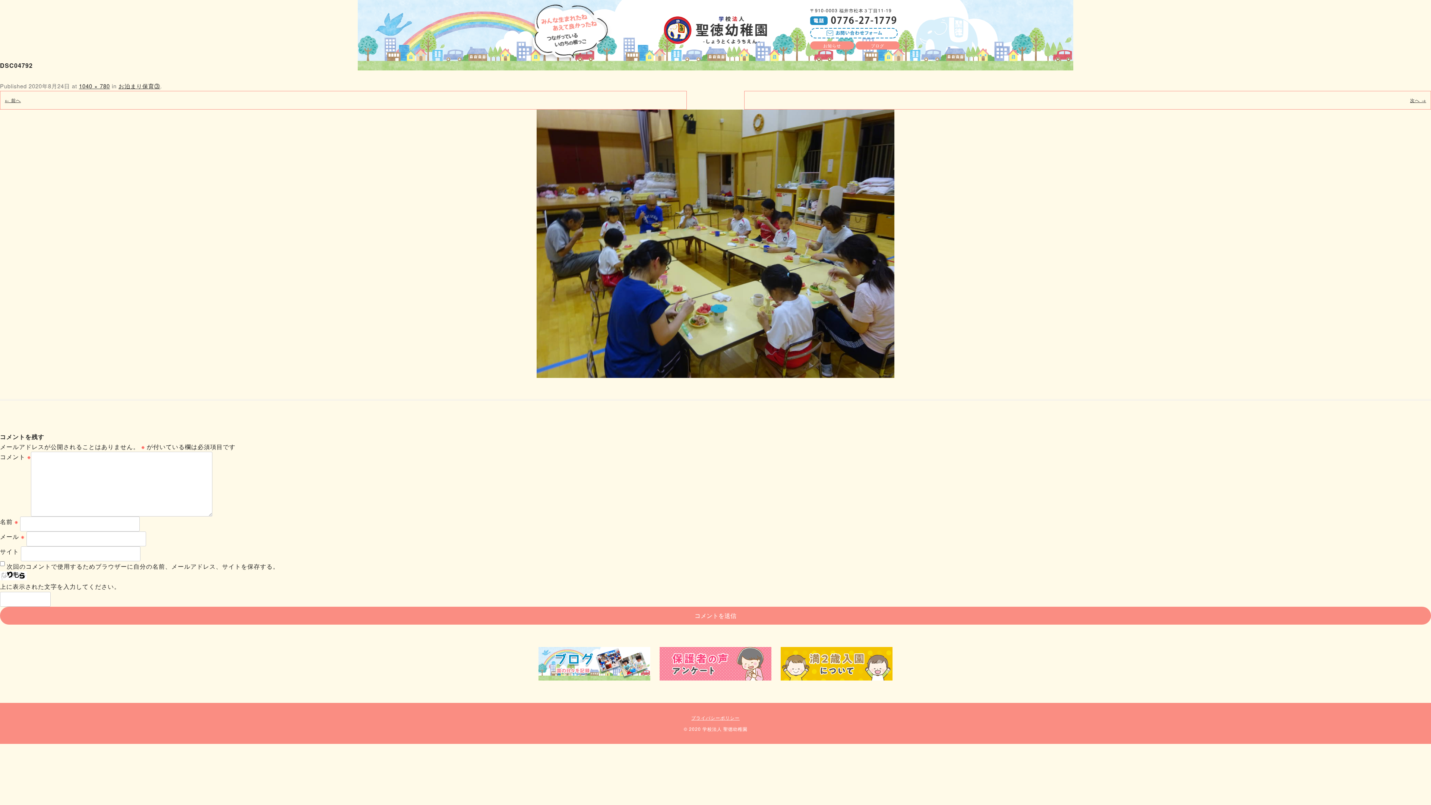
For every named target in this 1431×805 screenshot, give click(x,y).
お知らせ (832, 45)
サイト (9, 551)
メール (12, 536)
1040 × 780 (94, 86)
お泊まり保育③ (139, 86)
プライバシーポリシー (715, 717)
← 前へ (13, 100)
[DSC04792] (715, 244)
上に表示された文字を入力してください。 (60, 586)
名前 (9, 521)
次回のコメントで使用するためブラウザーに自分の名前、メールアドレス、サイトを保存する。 (143, 566)
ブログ (877, 45)
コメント (15, 456)
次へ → (1418, 100)
